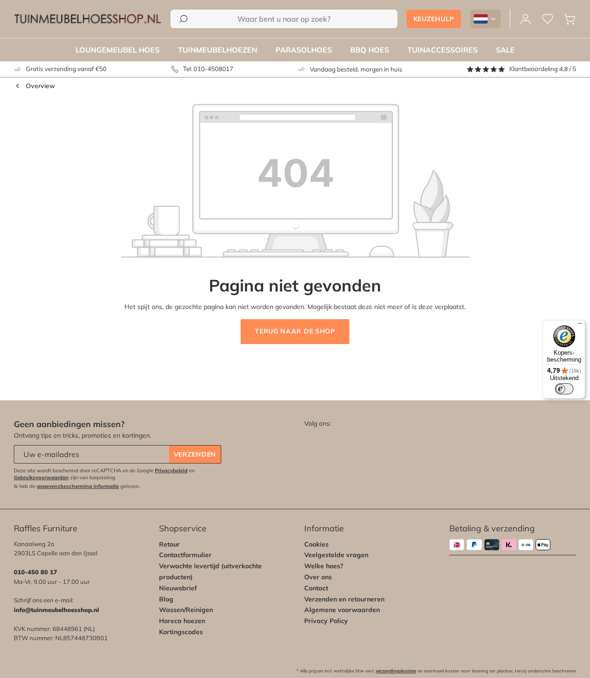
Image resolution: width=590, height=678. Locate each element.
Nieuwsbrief (178, 588)
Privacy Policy (326, 621)
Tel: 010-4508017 (208, 68)
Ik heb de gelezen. (77, 486)
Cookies (316, 544)
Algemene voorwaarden (342, 610)
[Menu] (579, 325)
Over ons (318, 577)
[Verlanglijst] (547, 19)
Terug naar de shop (295, 331)
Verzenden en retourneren (344, 599)
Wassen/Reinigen (186, 610)
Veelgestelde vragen (336, 555)
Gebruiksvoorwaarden (41, 477)
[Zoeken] (183, 19)
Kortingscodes (181, 632)
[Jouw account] (525, 19)
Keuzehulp (433, 19)
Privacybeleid (171, 470)
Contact (316, 588)
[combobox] (284, 19)
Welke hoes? (323, 566)
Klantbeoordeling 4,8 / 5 (542, 68)
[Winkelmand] (569, 19)
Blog (166, 599)
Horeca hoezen (182, 621)
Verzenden (195, 454)
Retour (169, 544)
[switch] (564, 388)
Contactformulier (185, 555)
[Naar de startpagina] (87, 19)
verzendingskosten (396, 671)
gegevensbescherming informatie (78, 486)
